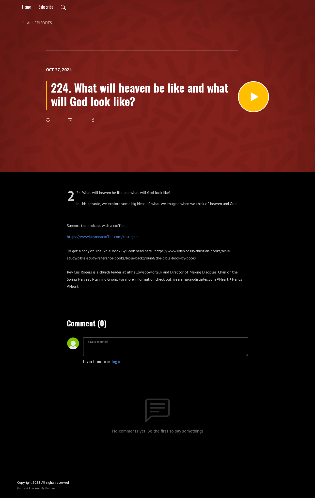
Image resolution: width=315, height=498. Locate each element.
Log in (116, 362)
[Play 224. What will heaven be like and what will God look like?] (253, 96)
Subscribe (45, 7)
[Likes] (48, 120)
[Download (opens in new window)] (70, 120)
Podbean (51, 488)
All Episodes (39, 22)
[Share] (92, 120)
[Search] (63, 7)
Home (26, 7)
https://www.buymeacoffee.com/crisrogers (104, 236)
